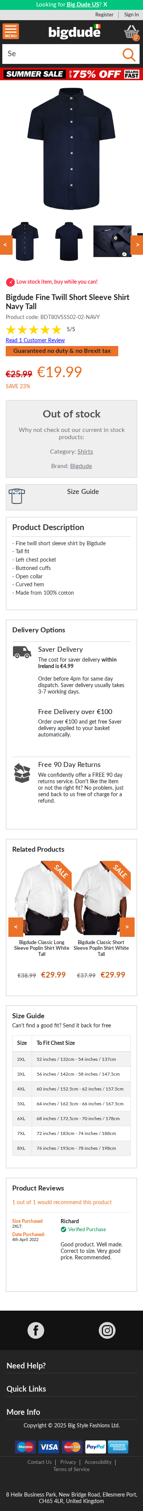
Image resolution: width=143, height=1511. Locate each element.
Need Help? (26, 1366)
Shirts (85, 452)
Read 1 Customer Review (35, 340)
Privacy (68, 1462)
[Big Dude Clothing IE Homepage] (74, 31)
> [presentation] (127, 927)
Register (104, 14)
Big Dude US (83, 5)
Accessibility (98, 1462)
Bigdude (81, 466)
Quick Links (26, 1389)
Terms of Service (71, 1469)
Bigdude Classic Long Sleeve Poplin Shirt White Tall (41, 948)
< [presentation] (16, 927)
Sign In (131, 14)
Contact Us (39, 1462)
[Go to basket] (131, 31)
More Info (23, 1412)
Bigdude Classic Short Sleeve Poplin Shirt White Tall (101, 948)
